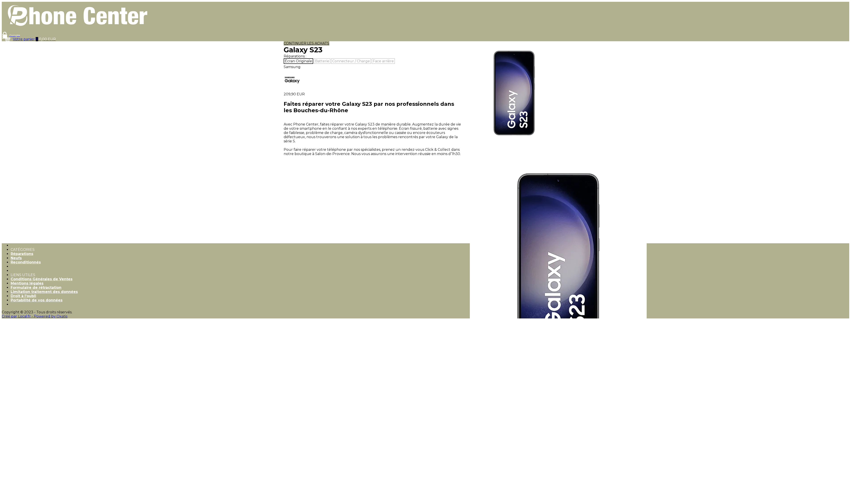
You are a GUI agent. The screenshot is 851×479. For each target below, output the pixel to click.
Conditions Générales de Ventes (41, 279)
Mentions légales (27, 283)
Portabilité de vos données (36, 300)
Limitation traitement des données (44, 292)
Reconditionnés (26, 262)
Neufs (16, 258)
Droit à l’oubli (23, 296)
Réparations (22, 254)
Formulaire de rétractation (36, 287)
